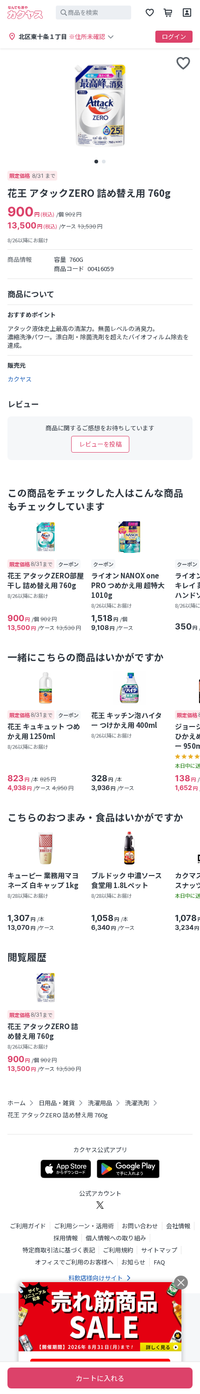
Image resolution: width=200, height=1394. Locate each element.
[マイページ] (187, 12)
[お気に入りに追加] (183, 63)
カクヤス (19, 379)
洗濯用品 (100, 1103)
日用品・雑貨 (57, 1103)
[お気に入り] (149, 12)
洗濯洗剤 (137, 1103)
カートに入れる (100, 1378)
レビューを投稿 (100, 444)
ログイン (174, 36)
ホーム (16, 1103)
